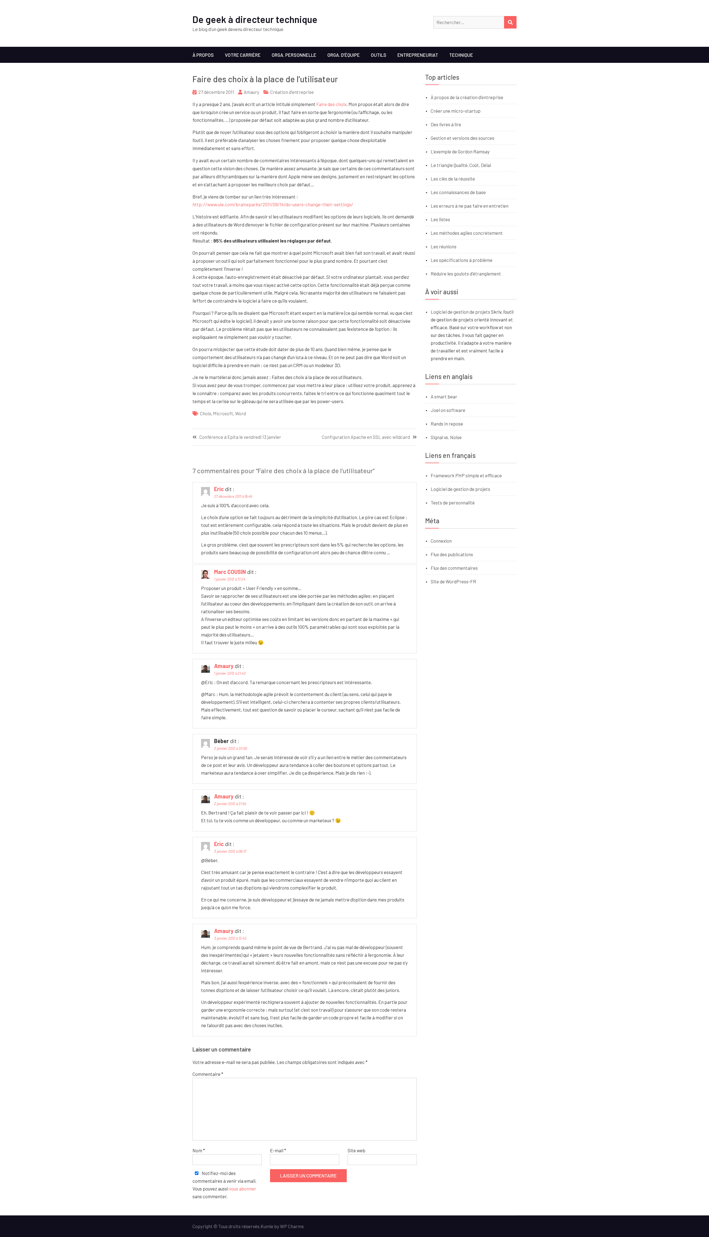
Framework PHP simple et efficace (466, 475)
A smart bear (444, 396)
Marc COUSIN (230, 571)
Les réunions (443, 246)
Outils (378, 55)
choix (205, 413)
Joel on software (448, 410)
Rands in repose (447, 423)
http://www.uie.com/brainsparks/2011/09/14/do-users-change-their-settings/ (272, 204)
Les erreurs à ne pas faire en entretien (469, 205)
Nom (198, 1150)
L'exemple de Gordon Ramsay (460, 151)
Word (240, 413)
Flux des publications (452, 554)
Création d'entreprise (292, 92)
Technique (461, 55)
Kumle (267, 1226)
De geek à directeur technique (254, 19)
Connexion (441, 540)
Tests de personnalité (453, 502)
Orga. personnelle (294, 55)
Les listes (440, 219)
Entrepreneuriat (417, 55)
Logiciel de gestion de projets (460, 312)
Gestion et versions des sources (462, 138)
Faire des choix (331, 104)
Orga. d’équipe (343, 55)
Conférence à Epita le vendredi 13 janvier (240, 437)
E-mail (278, 1150)
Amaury (251, 92)
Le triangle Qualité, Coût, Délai (461, 165)
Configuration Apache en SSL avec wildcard (366, 437)
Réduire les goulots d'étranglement (466, 273)
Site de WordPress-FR (453, 581)
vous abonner (242, 1188)
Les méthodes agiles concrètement (467, 233)
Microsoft (223, 413)
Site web (356, 1150)
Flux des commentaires (454, 568)
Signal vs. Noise (446, 437)
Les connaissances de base (458, 192)
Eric (219, 489)
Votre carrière (243, 55)
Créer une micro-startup (456, 111)
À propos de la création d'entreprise (467, 97)
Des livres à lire (446, 124)
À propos (203, 55)
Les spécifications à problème (461, 260)
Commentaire (207, 1074)
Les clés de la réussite (453, 178)
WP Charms (292, 1226)
